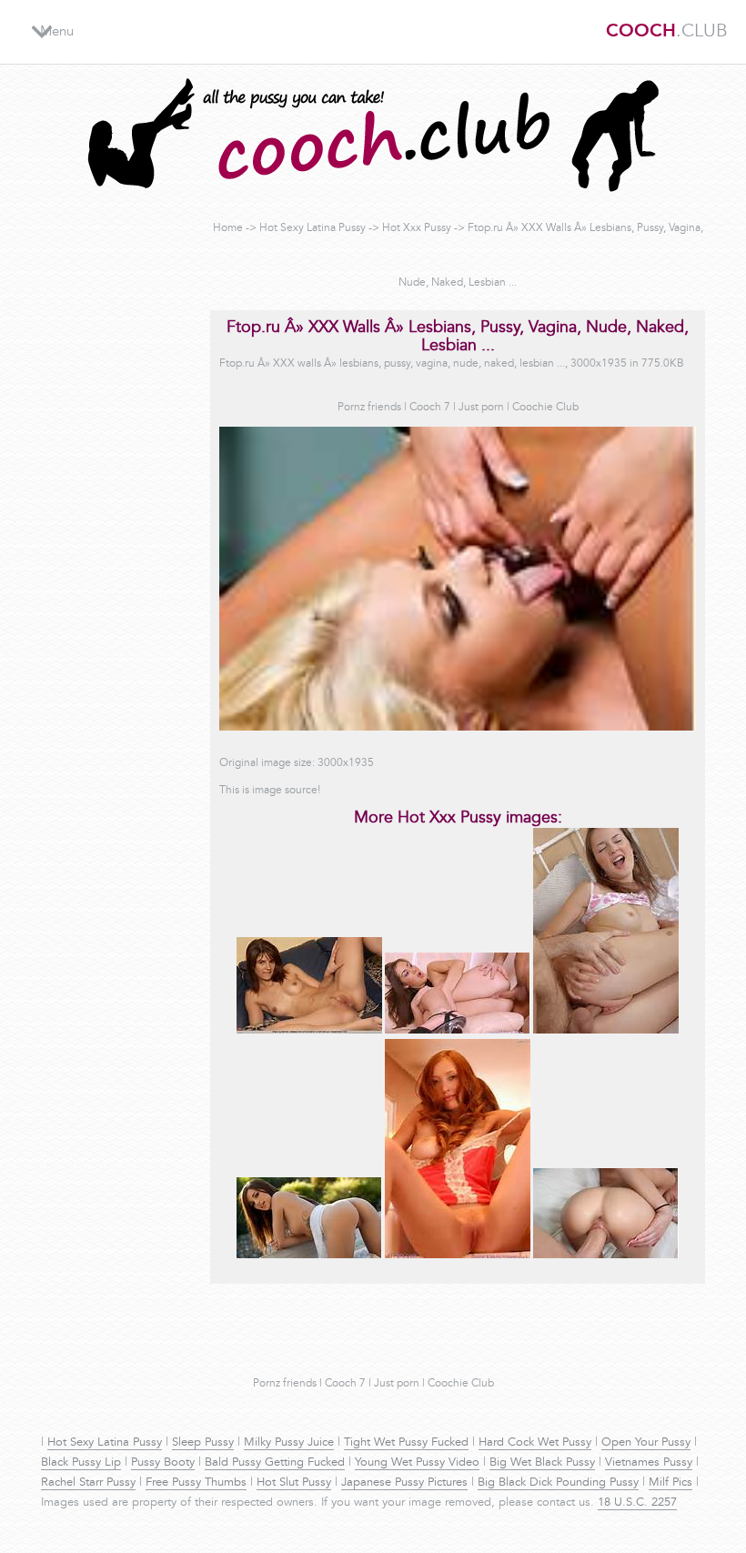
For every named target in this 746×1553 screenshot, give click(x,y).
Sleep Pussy (203, 1443)
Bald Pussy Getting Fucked (275, 1463)
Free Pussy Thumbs (196, 1483)
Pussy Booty (163, 1463)
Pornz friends (369, 407)
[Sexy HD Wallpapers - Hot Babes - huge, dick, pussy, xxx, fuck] (606, 1255)
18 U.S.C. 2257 (637, 1503)
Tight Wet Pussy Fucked (406, 1443)
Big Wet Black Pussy (542, 1463)
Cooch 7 (429, 407)
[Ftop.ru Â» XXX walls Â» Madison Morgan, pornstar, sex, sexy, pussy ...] (309, 1255)
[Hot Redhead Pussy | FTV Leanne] (457, 1255)
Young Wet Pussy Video (417, 1463)
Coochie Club (545, 407)
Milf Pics (670, 1483)
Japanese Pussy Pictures (404, 1483)
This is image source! (269, 790)
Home (228, 228)
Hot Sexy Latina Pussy (312, 228)
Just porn (481, 407)
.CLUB (667, 32)
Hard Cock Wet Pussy (535, 1443)
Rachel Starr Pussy (88, 1483)
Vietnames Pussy (648, 1463)
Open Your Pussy (646, 1443)
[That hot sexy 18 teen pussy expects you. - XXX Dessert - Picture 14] (309, 1030)
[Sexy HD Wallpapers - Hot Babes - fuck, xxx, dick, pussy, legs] (457, 1030)
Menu (57, 32)
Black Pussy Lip (81, 1463)
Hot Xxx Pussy (416, 228)
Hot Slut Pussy (294, 1483)
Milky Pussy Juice (289, 1443)
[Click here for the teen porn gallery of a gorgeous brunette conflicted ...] (606, 1030)
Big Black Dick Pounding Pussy (558, 1483)
